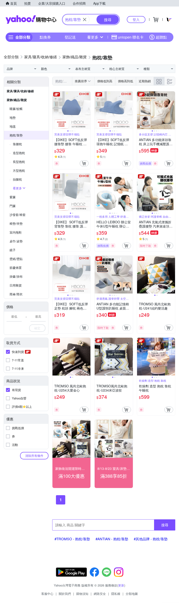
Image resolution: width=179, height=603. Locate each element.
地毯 (13, 126)
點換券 (45, 37)
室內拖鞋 (16, 232)
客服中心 (47, 593)
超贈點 (161, 37)
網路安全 (100, 593)
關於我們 (65, 593)
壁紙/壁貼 (16, 259)
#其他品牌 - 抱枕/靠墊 (151, 538)
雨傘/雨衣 (16, 294)
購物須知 (82, 593)
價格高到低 (125, 81)
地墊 (13, 117)
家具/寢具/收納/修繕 (20, 91)
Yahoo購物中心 (31, 19)
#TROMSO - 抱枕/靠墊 (72, 538)
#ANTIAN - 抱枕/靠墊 (112, 538)
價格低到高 (104, 81)
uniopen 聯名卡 (131, 37)
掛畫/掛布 (16, 276)
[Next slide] (87, 110)
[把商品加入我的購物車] (84, 163)
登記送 (70, 37)
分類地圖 (132, 593)
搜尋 (164, 524)
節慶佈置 (16, 267)
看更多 (92, 37)
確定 (37, 328)
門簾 (13, 206)
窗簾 (13, 197)
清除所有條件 (34, 455)
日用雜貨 (16, 285)
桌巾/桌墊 (16, 241)
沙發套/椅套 (18, 214)
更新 (121, 585)
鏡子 (13, 250)
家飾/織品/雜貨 (17, 100)
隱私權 (115, 593)
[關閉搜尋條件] (84, 19)
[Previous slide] (55, 110)
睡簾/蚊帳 (16, 108)
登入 (136, 19)
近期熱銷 (145, 81)
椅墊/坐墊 (16, 223)
